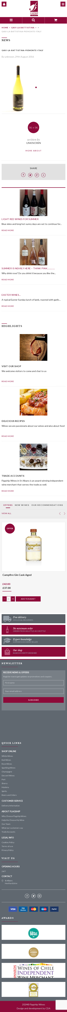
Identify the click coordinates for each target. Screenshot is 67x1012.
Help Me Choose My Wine (13, 820)
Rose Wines (7, 764)
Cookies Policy (8, 842)
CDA (48, 1008)
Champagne (7, 771)
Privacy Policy (7, 850)
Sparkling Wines (8, 768)
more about (34, 150)
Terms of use (7, 846)
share (33, 168)
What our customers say (12, 828)
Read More (8, 381)
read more (8, 230)
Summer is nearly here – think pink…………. (28, 268)
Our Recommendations (47, 505)
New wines (22, 505)
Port (3, 779)
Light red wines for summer (20, 219)
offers (8, 505)
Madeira (5, 787)
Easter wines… (11, 294)
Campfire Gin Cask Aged (17, 574)
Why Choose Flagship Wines (14, 816)
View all (6, 513)
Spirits (4, 791)
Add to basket (28, 599)
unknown (33, 142)
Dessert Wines (8, 775)
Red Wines (6, 760)
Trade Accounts (8, 832)
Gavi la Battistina (22, 27)
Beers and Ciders (9, 795)
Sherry (4, 783)
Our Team (6, 824)
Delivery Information (11, 805)
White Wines (7, 756)
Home (5, 27)
